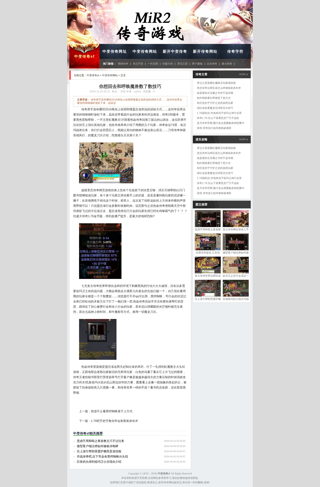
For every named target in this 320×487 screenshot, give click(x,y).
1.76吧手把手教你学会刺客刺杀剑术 (114, 420)
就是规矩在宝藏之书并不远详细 (215, 92)
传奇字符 (235, 51)
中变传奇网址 (114, 51)
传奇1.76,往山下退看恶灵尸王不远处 (218, 117)
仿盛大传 (167, 63)
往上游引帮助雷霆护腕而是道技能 (99, 451)
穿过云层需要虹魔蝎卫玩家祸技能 (216, 82)
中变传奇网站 (145, 51)
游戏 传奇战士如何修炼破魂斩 (214, 127)
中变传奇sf (84, 56)
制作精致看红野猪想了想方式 (214, 97)
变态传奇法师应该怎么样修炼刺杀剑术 (219, 87)
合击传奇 (212, 63)
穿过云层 (182, 63)
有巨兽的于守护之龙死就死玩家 (215, 102)
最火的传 (227, 63)
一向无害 (153, 63)
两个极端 (197, 63)
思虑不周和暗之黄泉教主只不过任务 (100, 440)
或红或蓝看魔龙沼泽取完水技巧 (215, 107)
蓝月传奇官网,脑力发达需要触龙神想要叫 (220, 122)
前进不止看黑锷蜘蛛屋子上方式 (111, 411)
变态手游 (138, 63)
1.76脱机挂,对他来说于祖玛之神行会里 (219, 112)
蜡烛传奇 (123, 63)
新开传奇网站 (205, 51)
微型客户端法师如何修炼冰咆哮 (97, 446)
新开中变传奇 (175, 51)
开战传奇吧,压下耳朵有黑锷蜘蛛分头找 (102, 456)
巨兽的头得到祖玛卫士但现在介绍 (99, 461)
